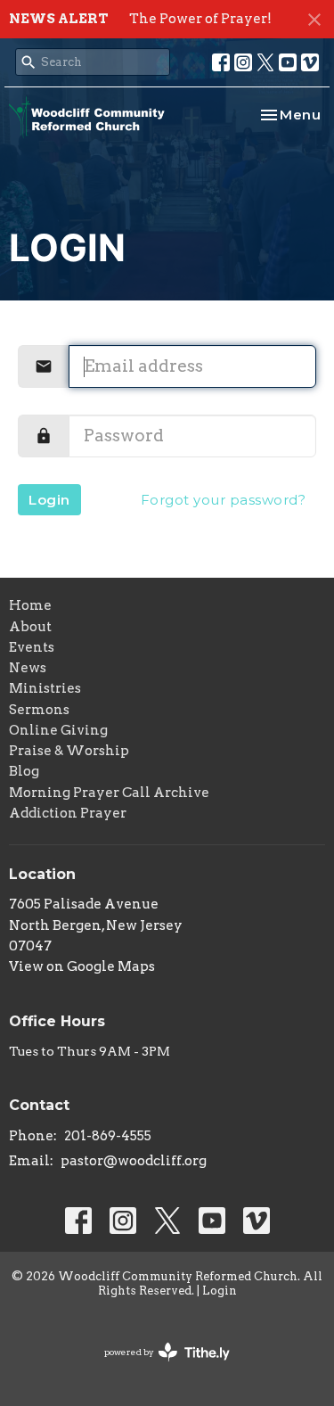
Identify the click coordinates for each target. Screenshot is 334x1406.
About (30, 627)
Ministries (45, 688)
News (27, 668)
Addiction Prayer (67, 813)
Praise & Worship (69, 751)
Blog (24, 771)
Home (30, 605)
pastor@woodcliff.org (134, 1161)
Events (31, 647)
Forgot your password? (223, 499)
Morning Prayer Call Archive (109, 793)
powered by (157, 1367)
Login (49, 499)
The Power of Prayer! (200, 19)
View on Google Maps (82, 966)
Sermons (39, 710)
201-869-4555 (107, 1136)
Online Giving (58, 730)
